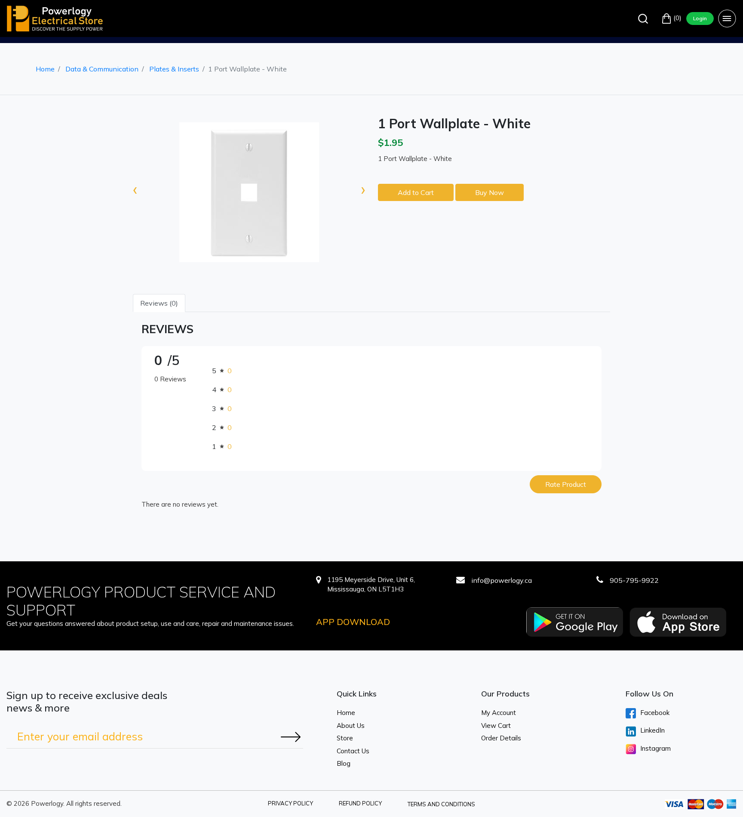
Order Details (501, 738)
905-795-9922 (634, 580)
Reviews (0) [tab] (159, 303)
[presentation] (135, 189)
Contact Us (353, 751)
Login (700, 18)
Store (345, 738)
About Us (351, 725)
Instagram (655, 748)
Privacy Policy (290, 803)
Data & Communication (101, 69)
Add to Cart (416, 192)
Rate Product (565, 484)
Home (45, 69)
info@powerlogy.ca (501, 580)
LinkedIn (652, 730)
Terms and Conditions (441, 804)
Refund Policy (360, 803)
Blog (343, 763)
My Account (498, 713)
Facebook (654, 713)
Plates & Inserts (174, 69)
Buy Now (489, 192)
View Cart (496, 725)
